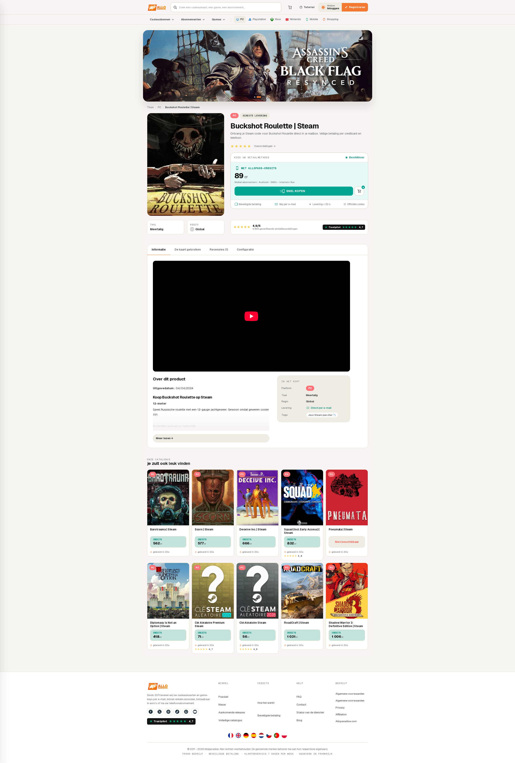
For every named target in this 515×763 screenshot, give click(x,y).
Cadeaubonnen (160, 19)
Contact (301, 704)
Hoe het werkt (266, 702)
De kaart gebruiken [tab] (188, 249)
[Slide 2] (259, 97)
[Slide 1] (254, 97)
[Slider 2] (257, 66)
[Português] (276, 735)
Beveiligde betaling (269, 715)
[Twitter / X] (159, 711)
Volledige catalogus (230, 720)
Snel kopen (295, 191)
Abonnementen (191, 19)
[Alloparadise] (156, 7)
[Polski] (284, 735)
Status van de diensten (310, 712)
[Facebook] (150, 711)
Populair (223, 696)
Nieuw (222, 704)
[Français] (231, 735)
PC (159, 107)
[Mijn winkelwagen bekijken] (290, 7)
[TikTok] (177, 711)
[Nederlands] (261, 735)
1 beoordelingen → (265, 146)
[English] (238, 735)
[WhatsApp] (186, 711)
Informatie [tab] (159, 249)
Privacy (340, 707)
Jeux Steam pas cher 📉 (322, 414)
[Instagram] (168, 711)
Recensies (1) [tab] (219, 249)
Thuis (150, 107)
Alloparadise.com (346, 721)
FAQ (299, 696)
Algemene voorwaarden (350, 693)
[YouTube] (195, 711)
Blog (299, 720)
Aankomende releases (231, 712)
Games (216, 19)
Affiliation (341, 714)
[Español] (253, 735)
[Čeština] (269, 735)
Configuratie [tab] (245, 249)
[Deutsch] (246, 735)
